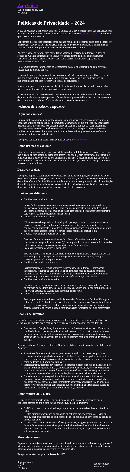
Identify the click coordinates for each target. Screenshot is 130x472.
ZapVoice (27, 5)
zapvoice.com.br (89, 33)
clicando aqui (81, 139)
